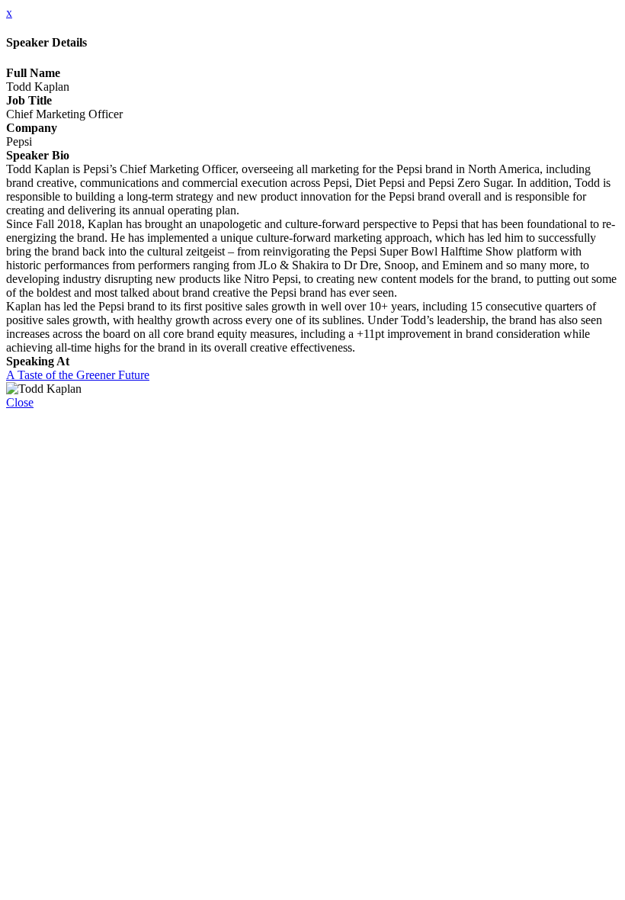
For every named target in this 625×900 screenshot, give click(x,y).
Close (20, 402)
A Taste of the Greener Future (77, 374)
